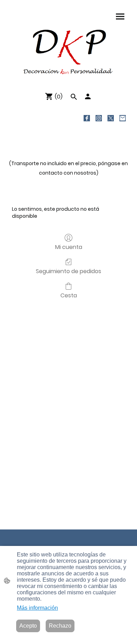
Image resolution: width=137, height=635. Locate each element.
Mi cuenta (68, 246)
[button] (74, 97)
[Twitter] (110, 118)
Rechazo (60, 626)
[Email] (122, 118)
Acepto (28, 626)
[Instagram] (99, 118)
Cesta (68, 295)
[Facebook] (87, 118)
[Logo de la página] (68, 51)
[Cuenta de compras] (88, 96)
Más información (37, 608)
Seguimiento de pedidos (68, 271)
